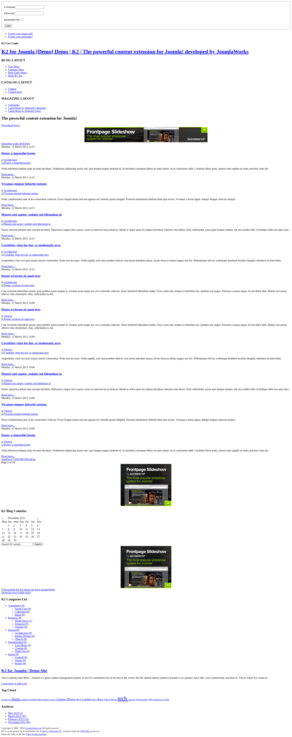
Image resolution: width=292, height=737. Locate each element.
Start (3, 459)
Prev (8, 459)
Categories (13, 105)
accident (4, 699)
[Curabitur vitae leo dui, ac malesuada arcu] (25, 254)
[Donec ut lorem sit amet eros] (17, 285)
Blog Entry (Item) (17, 72)
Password (9, 13)
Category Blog (16, 69)
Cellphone (25, 699)
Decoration (44, 699)
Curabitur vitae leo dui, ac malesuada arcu (31, 245)
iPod (79, 699)
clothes (34, 699)
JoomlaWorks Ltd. (33, 728)
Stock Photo (111, 699)
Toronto (132, 699)
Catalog (12, 88)
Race (100, 699)
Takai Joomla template (36, 734)
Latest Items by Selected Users (24, 111)
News (94, 699)
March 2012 (17, 716)
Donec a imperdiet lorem (18, 153)
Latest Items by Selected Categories (27, 108)
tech (123, 698)
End (33, 459)
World (166, 699)
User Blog (13, 66)
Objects (8, 316)
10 (24, 459)
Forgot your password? (20, 33)
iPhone (71, 699)
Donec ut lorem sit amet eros (20, 276)
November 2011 (19, 722)
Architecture (10, 159)
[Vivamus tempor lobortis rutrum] (19, 193)
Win (151, 699)
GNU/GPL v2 (86, 731)
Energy (53, 699)
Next (28, 459)
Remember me (12, 19)
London (87, 699)
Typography (142, 699)
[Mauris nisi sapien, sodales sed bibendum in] (26, 224)
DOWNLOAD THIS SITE (16, 592)
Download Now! (10, 125)
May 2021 (15, 713)
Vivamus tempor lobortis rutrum (24, 184)
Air (9, 699)
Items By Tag (15, 75)
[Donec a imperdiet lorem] (15, 162)
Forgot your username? (20, 36)
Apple (16, 699)
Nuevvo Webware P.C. (52, 731)
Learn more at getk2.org (14, 683)
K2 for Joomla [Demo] (125, 51)
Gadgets (61, 699)
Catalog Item (15, 92)
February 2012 (18, 719)
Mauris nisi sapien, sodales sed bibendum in (31, 214)
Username (9, 7)
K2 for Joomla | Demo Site (24, 670)
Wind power (159, 699)
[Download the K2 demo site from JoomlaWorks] (28, 589)
